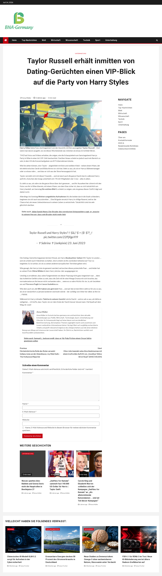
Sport (97, 40)
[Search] (156, 40)
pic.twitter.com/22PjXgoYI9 (61, 237)
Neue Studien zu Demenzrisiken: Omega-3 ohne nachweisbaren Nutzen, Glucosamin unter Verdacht (100, 559)
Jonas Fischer (24, 566)
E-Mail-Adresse (29, 411)
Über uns (121, 137)
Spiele (125, 529)
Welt (44, 40)
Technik (86, 40)
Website (25, 420)
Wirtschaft (55, 40)
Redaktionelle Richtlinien (128, 146)
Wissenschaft (72, 40)
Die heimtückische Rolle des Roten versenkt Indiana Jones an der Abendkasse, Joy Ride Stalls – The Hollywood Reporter (40, 352)
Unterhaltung (111, 40)
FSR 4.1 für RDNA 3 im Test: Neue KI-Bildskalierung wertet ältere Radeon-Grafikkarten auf (137, 559)
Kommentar (27, 372)
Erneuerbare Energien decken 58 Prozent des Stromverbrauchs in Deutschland (60, 559)
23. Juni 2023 (76, 243)
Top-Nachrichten (29, 40)
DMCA (121, 143)
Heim (14, 40)
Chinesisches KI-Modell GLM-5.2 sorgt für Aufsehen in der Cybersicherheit (21, 559)
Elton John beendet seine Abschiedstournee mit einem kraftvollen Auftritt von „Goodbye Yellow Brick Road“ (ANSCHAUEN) (82, 352)
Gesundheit (89, 529)
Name (25, 404)
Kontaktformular (125, 140)
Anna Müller (26, 98)
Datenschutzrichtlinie (127, 149)
